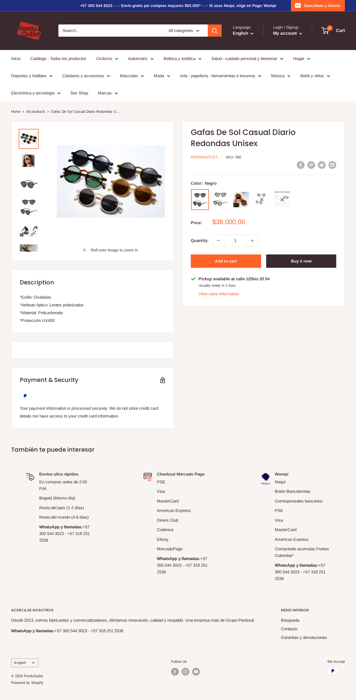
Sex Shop (79, 93)
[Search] (215, 30)
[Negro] (200, 199)
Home (16, 111)
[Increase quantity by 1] (252, 240)
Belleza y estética (180, 58)
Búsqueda (290, 620)
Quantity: (200, 240)
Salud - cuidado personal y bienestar (244, 58)
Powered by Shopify (27, 683)
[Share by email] (332, 165)
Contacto (289, 628)
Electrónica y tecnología (33, 93)
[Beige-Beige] (282, 200)
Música (278, 75)
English (20, 663)
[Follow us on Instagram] (185, 672)
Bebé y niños (312, 75)
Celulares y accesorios (83, 75)
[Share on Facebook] (301, 165)
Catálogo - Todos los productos (58, 58)
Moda (159, 75)
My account (285, 33)
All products (35, 111)
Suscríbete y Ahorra (322, 5)
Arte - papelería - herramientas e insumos (217, 75)
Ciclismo (104, 58)
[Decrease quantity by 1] (218, 240)
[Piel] (241, 199)
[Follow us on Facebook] (175, 672)
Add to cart (226, 261)
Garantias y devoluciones (304, 637)
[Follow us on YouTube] (196, 672)
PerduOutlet (204, 157)
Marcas (105, 93)
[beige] (262, 200)
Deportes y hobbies (28, 75)
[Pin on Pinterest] (311, 165)
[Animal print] (220, 199)
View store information (219, 294)
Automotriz (138, 58)
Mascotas (129, 75)
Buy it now (301, 261)
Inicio (16, 58)
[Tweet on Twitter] (322, 165)
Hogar (298, 58)
